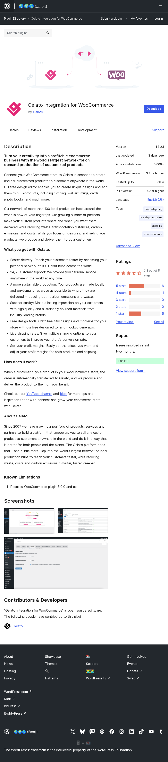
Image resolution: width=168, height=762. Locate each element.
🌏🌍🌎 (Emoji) (26, 732)
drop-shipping (153, 209)
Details (13, 130)
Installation (59, 130)
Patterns (51, 678)
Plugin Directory (15, 18)
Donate (134, 671)
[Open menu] (161, 6)
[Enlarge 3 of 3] (102, 543)
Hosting (10, 671)
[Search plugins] (47, 33)
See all (159, 322)
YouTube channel (39, 394)
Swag (133, 678)
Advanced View (128, 246)
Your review (125, 322)
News (8, 664)
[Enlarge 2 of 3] (102, 514)
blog (63, 394)
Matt (10, 699)
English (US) (156, 199)
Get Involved (137, 656)
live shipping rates (151, 217)
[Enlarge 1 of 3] (49, 514)
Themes (51, 664)
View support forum (130, 371)
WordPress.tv (98, 678)
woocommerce (153, 234)
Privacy (9, 678)
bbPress (12, 706)
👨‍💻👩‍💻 (90, 671)
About (8, 656)
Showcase (53, 656)
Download (154, 108)
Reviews (34, 130)
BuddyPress (15, 713)
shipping (157, 225)
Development (87, 130)
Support (158, 130)
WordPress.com (18, 692)
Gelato (38, 112)
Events (132, 664)
